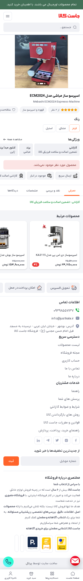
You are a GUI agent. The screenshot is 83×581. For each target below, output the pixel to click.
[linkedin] (38, 440)
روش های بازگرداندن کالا (63, 415)
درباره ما (74, 376)
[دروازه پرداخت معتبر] (60, 544)
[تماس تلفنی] (8, 562)
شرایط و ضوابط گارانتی (65, 407)
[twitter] (57, 440)
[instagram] (66, 440)
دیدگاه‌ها (13, 190)
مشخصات (32, 190)
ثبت (11, 461)
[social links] (75, 561)
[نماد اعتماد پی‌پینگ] (31, 543)
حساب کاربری (71, 361)
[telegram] (48, 440)
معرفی (72, 190)
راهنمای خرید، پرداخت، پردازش (59, 430)
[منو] (7, 16)
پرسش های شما (69, 399)
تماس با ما (72, 368)
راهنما (75, 391)
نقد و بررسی (53, 190)
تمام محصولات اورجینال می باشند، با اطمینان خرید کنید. (42, 5)
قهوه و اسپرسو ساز (33, 110)
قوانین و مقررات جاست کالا (62, 422)
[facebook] (76, 440)
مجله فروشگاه (70, 353)
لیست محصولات (69, 345)
